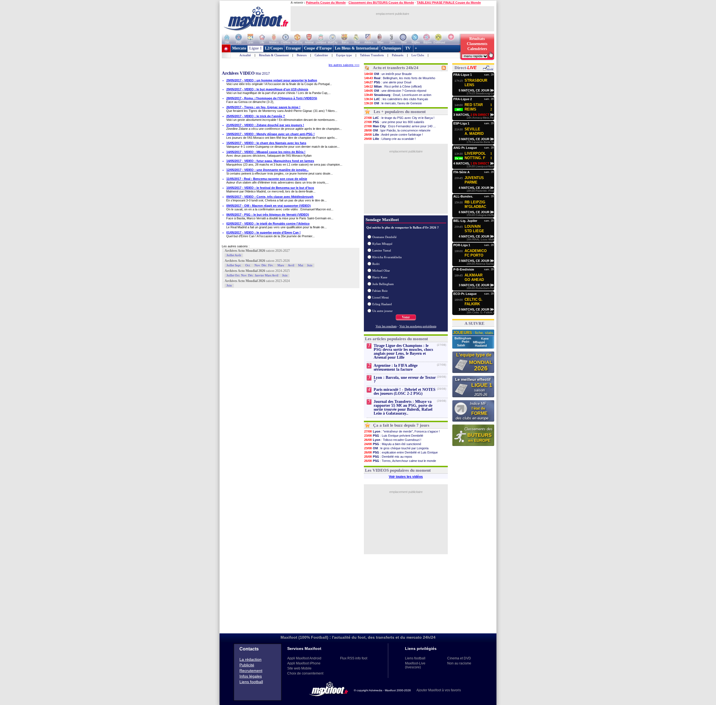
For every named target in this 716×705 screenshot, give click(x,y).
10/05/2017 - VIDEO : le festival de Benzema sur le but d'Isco (270, 187)
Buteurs (302, 55)
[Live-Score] (488, 69)
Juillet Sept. (234, 265)
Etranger (293, 48)
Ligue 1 (255, 48)
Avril (291, 265)
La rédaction (250, 659)
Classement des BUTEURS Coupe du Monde (381, 2)
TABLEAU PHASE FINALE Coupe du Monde (449, 2)
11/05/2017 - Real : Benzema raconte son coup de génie (266, 178)
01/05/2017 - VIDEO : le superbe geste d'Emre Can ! (263, 232)
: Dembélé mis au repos (388, 456)
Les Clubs (417, 55)
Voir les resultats (386, 326)
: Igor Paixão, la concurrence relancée (397, 130)
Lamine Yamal (381, 250)
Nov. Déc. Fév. (264, 265)
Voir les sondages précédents (417, 326)
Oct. (248, 265)
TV (408, 48)
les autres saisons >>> (344, 65)
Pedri (466, 341)
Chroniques (391, 48)
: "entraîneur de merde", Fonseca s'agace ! (402, 431)
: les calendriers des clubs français (396, 99)
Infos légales (250, 676)
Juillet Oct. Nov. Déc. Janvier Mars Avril (252, 275)
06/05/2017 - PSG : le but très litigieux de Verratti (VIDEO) (267, 214)
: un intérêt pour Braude (388, 74)
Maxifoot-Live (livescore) (415, 665)
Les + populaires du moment (400, 111)
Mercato (239, 48)
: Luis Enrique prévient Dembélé (393, 435)
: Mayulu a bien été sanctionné (392, 444)
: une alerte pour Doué (387, 82)
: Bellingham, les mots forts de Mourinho (399, 78)
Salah (461, 345)
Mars (280, 265)
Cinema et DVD (459, 658)
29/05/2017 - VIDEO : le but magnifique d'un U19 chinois (267, 89)
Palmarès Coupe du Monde (326, 2)
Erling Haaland (382, 304)
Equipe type (344, 55)
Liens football (251, 682)
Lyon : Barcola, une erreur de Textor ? (405, 379)
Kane (485, 338)
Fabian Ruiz (380, 290)
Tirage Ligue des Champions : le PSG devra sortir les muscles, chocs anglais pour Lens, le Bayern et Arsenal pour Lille (403, 351)
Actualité (245, 55)
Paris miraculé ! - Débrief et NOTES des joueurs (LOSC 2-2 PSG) (404, 391)
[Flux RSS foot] (444, 68)
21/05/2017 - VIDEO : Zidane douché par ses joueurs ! (265, 125)
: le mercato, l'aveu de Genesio (393, 103)
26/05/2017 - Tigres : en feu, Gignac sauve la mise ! (263, 107)
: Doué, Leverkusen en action (397, 95)
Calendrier (321, 55)
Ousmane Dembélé (384, 237)
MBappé (479, 342)
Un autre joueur (382, 310)
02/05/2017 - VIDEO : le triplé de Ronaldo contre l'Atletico (268, 223)
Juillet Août (234, 255)
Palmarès (397, 55)
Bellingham (463, 338)
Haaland (481, 345)
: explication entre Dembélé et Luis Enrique (401, 452)
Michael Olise (381, 270)
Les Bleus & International (356, 48)
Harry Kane (379, 277)
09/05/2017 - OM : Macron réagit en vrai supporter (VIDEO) (268, 205)
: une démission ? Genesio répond (395, 90)
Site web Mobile (299, 668)
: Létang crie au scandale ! (390, 138)
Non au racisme (459, 663)
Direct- (465, 67)
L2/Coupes (274, 48)
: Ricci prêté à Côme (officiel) (393, 86)
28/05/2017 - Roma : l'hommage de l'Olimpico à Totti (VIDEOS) (271, 98)
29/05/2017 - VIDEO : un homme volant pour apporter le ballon (271, 80)
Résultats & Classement (274, 55)
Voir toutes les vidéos (406, 477)
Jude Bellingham (383, 284)
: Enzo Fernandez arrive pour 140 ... (400, 126)
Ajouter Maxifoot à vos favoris (438, 690)
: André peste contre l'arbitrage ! (393, 134)
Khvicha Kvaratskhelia (387, 257)
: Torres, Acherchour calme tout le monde (400, 460)
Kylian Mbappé (382, 243)
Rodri (376, 263)
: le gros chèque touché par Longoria (396, 448)
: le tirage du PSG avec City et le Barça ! (399, 117)
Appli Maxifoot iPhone (304, 663)
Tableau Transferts (372, 55)
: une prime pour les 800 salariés (394, 122)
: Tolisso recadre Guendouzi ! (392, 439)
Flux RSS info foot (353, 658)
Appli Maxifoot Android (304, 658)
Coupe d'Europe (318, 48)
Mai (300, 265)
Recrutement (250, 670)
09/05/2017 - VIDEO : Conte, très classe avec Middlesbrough (270, 196)
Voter (406, 317)
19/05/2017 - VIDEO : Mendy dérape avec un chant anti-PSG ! (270, 134)
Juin (309, 265)
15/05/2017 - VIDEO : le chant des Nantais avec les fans (266, 143)
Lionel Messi (380, 297)
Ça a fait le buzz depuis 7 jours (401, 425)
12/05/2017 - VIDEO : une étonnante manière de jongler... (267, 169)
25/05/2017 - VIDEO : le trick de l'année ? (255, 116)
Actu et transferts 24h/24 (395, 67)
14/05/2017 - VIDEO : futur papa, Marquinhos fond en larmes (270, 161)
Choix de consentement (305, 673)
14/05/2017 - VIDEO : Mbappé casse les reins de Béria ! (265, 152)
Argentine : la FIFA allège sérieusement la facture (396, 367)
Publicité (246, 665)
